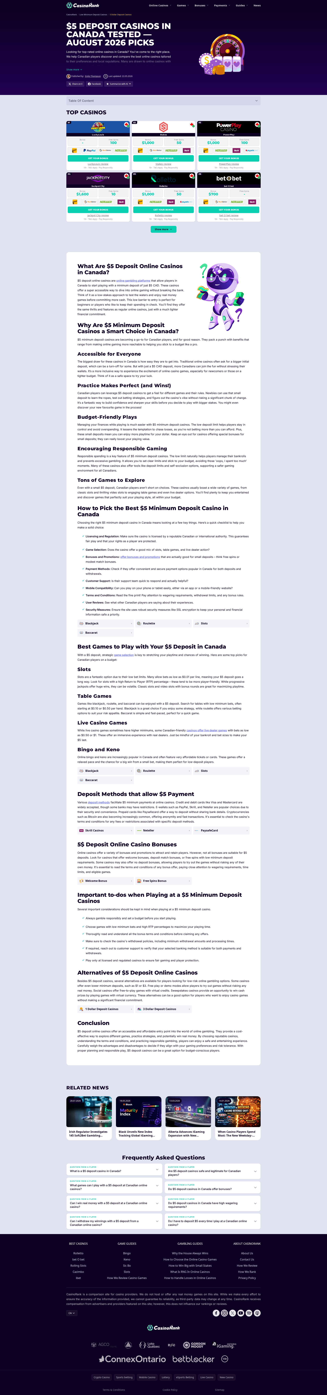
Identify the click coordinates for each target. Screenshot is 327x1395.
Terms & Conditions (114, 1389)
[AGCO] (104, 1345)
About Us (247, 1253)
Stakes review (163, 164)
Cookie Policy (170, 1389)
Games (181, 5)
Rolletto (78, 1253)
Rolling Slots (78, 1265)
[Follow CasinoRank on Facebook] (216, 1313)
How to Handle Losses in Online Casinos (190, 1278)
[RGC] (171, 1345)
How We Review (247, 1265)
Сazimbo (78, 1272)
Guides (240, 5)
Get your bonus (98, 158)
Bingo (127, 1253)
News (257, 5)
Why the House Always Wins (190, 1253)
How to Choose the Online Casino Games (190, 1259)
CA (70, 1313)
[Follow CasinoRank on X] (232, 1313)
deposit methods (99, 802)
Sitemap (219, 1389)
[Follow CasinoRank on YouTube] (240, 1313)
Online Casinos (158, 5)
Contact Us (247, 1259)
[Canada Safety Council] (128, 1345)
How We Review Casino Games (127, 1278)
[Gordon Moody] (194, 1345)
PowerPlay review (229, 164)
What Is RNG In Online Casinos (190, 1272)
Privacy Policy (247, 1278)
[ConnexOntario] (132, 1358)
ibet (78, 1278)
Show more (161, 229)
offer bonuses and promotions (140, 557)
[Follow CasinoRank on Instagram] (224, 1313)
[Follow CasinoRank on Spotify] (249, 1313)
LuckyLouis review (98, 164)
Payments (220, 5)
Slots (127, 1272)
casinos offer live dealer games (207, 730)
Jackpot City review (98, 215)
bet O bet (78, 1259)
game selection (124, 655)
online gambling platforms (133, 280)
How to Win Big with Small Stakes (190, 1265)
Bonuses (200, 5)
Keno (127, 1259)
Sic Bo (127, 1265)
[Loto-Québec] (149, 1345)
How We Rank (247, 1272)
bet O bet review (228, 215)
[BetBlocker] (193, 1358)
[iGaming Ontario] (224, 1345)
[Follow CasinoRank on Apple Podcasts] (257, 1313)
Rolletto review (163, 215)
